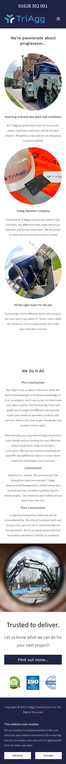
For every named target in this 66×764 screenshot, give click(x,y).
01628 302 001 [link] (33, 6)
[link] (24, 19)
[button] (58, 18)
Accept (48, 755)
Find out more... (33, 660)
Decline (17, 755)
